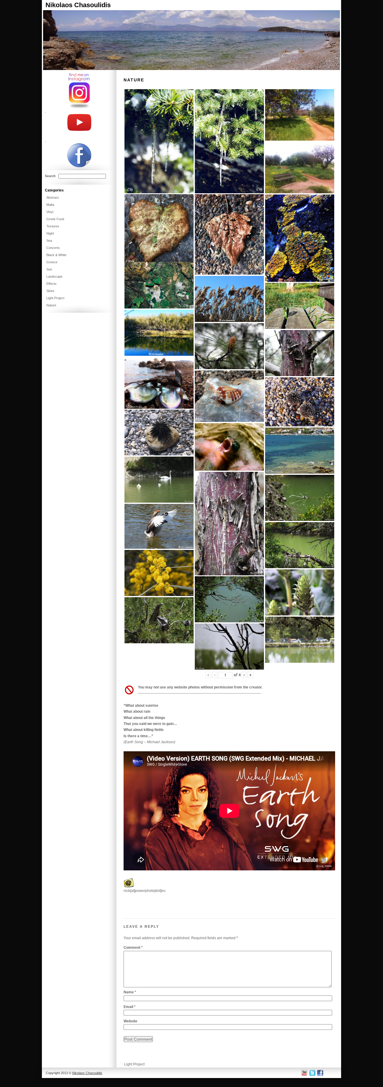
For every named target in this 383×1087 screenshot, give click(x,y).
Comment (133, 947)
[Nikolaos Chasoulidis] (191, 69)
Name (130, 992)
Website (130, 1021)
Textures (52, 226)
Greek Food (55, 219)
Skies (50, 291)
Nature (51, 305)
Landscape (54, 276)
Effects (51, 283)
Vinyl (49, 212)
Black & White (56, 255)
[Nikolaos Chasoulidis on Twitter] (312, 1073)
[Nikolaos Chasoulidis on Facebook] (320, 1073)
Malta (50, 204)
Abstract (52, 197)
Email (130, 1007)
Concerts (53, 248)
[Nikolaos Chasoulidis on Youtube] (304, 1073)
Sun (49, 269)
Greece (51, 262)
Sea (49, 240)
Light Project (134, 1064)
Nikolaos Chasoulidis (78, 5)
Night (50, 233)
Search (50, 176)
